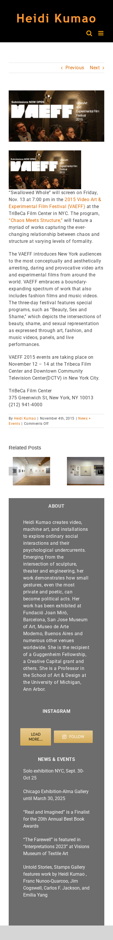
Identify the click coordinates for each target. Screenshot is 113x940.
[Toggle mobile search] (89, 33)
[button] (13, 471)
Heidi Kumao (25, 418)
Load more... (36, 737)
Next (95, 67)
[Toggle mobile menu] (101, 33)
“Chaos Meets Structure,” (36, 220)
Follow (76, 736)
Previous (74, 67)
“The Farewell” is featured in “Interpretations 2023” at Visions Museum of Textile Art (56, 846)
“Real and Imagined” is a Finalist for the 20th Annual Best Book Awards (56, 819)
